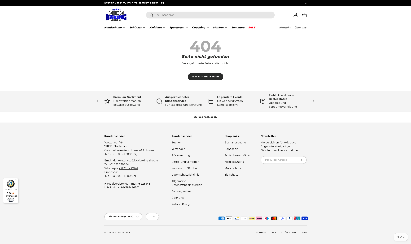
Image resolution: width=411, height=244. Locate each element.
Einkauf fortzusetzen (205, 76)
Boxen (304, 232)
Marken (218, 27)
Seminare (238, 27)
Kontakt (285, 27)
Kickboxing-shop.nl (121, 232)
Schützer (136, 27)
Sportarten (177, 27)
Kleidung (155, 27)
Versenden (178, 149)
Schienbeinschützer (237, 155)
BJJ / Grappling (288, 232)
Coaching (198, 27)
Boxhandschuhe (235, 142)
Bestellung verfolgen (185, 161)
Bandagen (231, 149)
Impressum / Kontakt (185, 168)
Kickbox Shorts (234, 161)
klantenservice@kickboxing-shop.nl (135, 160)
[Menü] (16, 180)
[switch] (11, 200)
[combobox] (210, 15)
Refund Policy (180, 204)
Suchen (176, 142)
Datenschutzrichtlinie (185, 174)
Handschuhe (113, 27)
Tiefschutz (231, 174)
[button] (304, 14)
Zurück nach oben (205, 116)
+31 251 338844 (119, 164)
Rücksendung (180, 155)
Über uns (300, 27)
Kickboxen (261, 232)
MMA (273, 232)
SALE (251, 27)
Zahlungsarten (181, 191)
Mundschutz (233, 168)
